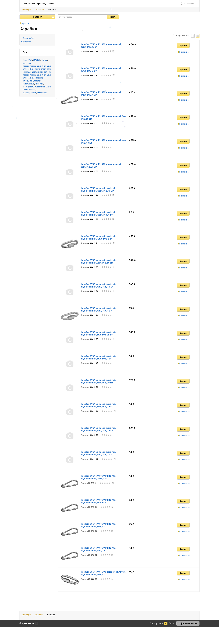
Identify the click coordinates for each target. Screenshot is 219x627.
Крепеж (25, 23)
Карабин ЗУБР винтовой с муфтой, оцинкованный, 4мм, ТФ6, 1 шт (98, 309)
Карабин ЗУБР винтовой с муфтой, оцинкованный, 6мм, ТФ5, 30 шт (98, 381)
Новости (52, 9)
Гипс (25, 60)
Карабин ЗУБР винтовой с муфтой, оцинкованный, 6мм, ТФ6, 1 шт (98, 405)
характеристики (29, 93)
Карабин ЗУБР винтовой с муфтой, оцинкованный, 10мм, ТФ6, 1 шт (98, 213)
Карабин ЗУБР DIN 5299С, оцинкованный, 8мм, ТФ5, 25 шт (101, 165)
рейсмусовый (28, 84)
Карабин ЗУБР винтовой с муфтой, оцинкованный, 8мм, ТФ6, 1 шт (98, 453)
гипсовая (27, 63)
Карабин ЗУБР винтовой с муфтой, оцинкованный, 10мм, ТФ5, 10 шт (98, 189)
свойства (39, 84)
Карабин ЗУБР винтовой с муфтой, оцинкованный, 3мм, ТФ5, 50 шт (98, 261)
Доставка (27, 42)
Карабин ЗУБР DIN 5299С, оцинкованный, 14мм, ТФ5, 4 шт (101, 93)
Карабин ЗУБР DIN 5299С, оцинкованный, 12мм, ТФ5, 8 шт (101, 69)
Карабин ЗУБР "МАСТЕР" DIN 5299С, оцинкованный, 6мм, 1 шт (98, 525)
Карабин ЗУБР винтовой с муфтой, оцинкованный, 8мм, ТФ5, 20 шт (98, 429)
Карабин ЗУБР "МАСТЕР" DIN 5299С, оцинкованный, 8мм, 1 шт (98, 549)
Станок (44, 60)
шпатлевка (42, 93)
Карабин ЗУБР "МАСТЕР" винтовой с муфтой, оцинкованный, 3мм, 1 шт (103, 573)
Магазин (40, 9)
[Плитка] (193, 36)
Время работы (29, 38)
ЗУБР (30, 60)
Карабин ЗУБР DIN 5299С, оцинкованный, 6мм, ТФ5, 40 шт (104, 141)
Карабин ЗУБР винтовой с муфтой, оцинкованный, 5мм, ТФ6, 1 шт (98, 357)
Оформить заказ (188, 623)
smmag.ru (26, 9)
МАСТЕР (36, 60)
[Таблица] (197, 36)
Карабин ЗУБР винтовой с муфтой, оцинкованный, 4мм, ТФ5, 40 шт (98, 285)
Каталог (37, 16)
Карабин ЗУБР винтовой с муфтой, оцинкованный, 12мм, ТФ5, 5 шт (98, 237)
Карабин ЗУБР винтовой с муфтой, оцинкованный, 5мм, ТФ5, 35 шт (98, 333)
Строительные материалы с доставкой (38, 4)
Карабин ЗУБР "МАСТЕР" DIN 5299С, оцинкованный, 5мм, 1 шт (98, 501)
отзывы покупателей (32, 81)
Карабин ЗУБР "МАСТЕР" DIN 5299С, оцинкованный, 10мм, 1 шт (98, 477)
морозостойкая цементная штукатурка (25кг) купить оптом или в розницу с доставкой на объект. (37, 69)
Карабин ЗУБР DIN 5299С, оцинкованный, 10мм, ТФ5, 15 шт (101, 45)
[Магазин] (21, 23)
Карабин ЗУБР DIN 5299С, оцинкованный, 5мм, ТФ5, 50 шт (103, 117)
